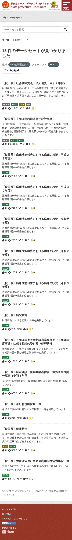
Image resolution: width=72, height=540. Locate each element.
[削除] (27, 65)
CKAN (8, 532)
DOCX (6, 105)
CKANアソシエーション (15, 518)
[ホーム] (4, 17)
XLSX (14, 105)
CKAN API (7, 514)
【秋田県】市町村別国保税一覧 (21, 404)
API (58, 491)
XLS (20, 140)
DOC (5, 140)
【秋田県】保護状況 (14, 428)
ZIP (28, 105)
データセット (16, 17)
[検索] (65, 29)
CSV (22, 105)
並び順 (5, 39)
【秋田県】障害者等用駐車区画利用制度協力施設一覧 (35, 461)
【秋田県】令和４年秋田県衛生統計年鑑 (27, 118)
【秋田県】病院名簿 (14, 315)
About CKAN (9, 509)
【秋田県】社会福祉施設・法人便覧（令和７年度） (34, 83)
